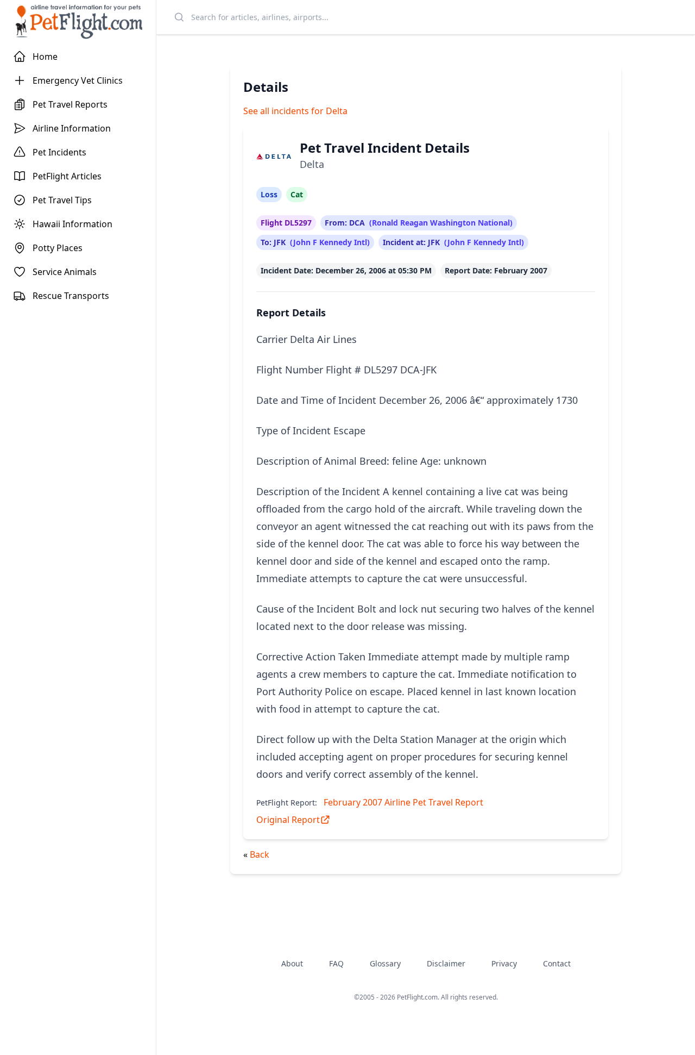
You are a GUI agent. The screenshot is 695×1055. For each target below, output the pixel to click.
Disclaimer (446, 963)
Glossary (385, 963)
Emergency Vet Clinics (78, 80)
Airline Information (72, 128)
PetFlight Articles (67, 176)
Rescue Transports (71, 296)
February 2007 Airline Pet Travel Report (403, 802)
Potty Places (58, 248)
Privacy (504, 963)
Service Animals (65, 272)
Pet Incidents (59, 152)
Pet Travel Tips (62, 200)
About (292, 963)
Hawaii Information (72, 224)
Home (45, 57)
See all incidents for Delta (295, 111)
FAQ (336, 963)
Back (259, 854)
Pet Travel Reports (70, 104)
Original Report (288, 820)
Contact (557, 963)
